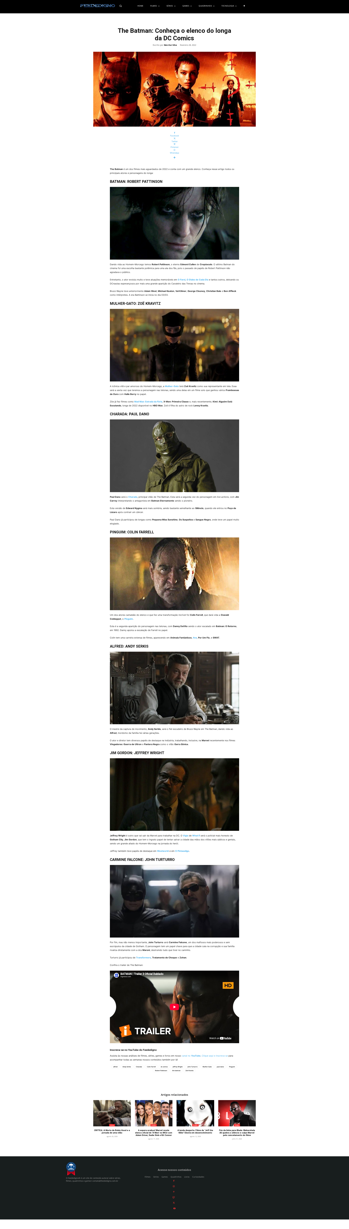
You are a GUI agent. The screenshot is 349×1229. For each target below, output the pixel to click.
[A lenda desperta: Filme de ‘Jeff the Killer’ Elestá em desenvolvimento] (195, 1113)
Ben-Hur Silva (170, 45)
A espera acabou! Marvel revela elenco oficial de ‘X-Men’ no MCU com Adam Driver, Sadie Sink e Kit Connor (153, 1132)
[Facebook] (173, 1181)
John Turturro (193, 1067)
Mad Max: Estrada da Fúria (148, 401)
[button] (126, 5)
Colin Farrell (151, 1067)
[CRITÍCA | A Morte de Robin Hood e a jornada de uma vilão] (112, 1113)
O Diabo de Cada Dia (197, 279)
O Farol (181, 279)
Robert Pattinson (161, 1070)
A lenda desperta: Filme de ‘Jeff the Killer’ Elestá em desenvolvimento (195, 1131)
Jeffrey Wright (178, 1067)
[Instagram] (174, 1186)
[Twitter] (174, 1203)
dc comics (164, 1067)
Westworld (163, 851)
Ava (195, 637)
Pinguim (128, 618)
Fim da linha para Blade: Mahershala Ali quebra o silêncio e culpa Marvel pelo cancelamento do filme (237, 1132)
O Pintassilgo (182, 851)
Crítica (112, 1125)
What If (196, 835)
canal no (191, 1055)
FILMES (153, 1125)
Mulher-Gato (172, 386)
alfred (115, 1067)
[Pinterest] (173, 1192)
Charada (132, 497)
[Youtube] (174, 1208)
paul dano (220, 1067)
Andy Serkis (127, 1067)
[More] (174, 157)
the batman (176, 1070)
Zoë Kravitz (189, 1070)
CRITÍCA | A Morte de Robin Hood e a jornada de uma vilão (112, 1131)
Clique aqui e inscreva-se (215, 1055)
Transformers (143, 957)
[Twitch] (174, 1197)
